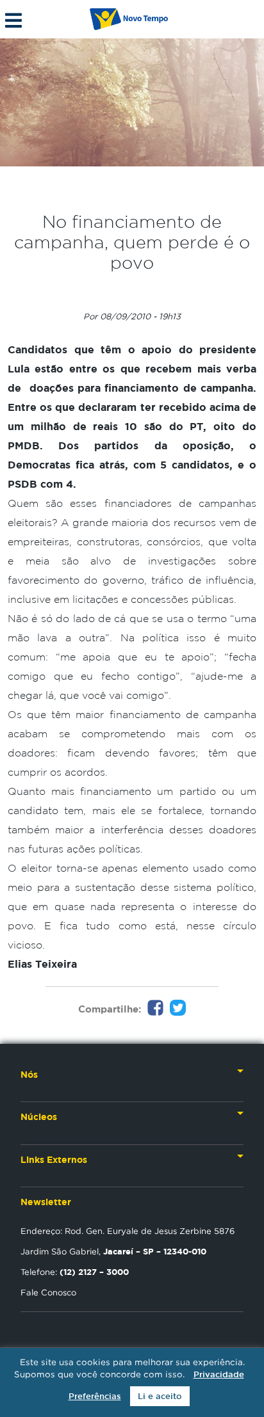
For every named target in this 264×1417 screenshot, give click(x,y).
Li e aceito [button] (160, 1396)
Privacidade (219, 1374)
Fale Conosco (48, 1292)
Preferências (95, 1396)
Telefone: (75, 1271)
